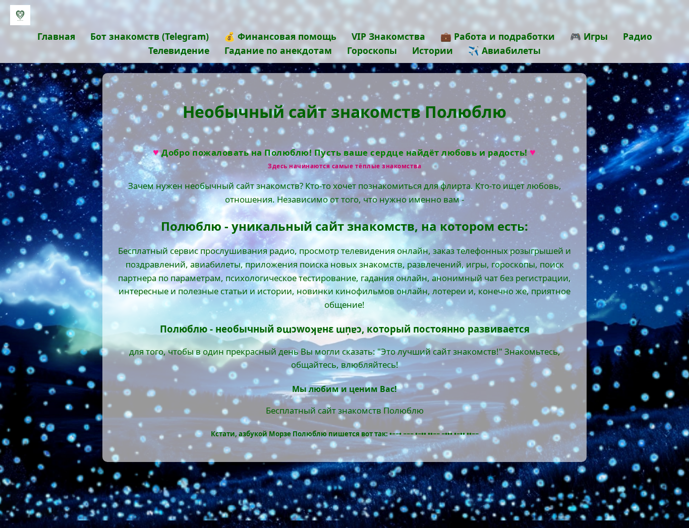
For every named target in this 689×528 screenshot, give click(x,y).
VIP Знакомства (388, 36)
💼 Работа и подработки (497, 36)
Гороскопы (372, 50)
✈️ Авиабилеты (504, 50)
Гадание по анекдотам (278, 50)
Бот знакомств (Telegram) (149, 36)
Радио (637, 36)
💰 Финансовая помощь (280, 36)
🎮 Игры (589, 36)
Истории (432, 50)
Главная (56, 36)
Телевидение (178, 50)
